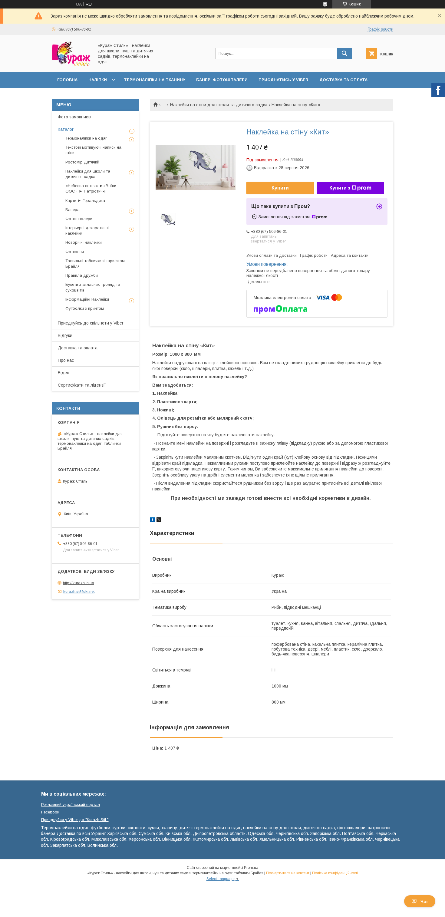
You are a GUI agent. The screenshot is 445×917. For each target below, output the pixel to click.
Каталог (66, 129)
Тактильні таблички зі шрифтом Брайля (95, 264)
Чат (424, 901)
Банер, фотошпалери (222, 80)
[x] (159, 520)
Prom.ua (251, 868)
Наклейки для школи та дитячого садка (87, 174)
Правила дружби (81, 275)
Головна (67, 80)
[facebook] (152, 520)
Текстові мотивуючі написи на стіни (93, 150)
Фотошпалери (78, 218)
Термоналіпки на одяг (86, 138)
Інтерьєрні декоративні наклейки (87, 231)
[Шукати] (344, 53)
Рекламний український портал (70, 804)
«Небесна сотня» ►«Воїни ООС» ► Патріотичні (90, 188)
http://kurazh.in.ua (78, 582)
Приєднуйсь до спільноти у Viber (91, 323)
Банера (72, 209)
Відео (63, 372)
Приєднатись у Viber (283, 80)
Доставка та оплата (343, 80)
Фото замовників (74, 116)
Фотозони (74, 251)
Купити (280, 187)
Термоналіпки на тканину (154, 80)
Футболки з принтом (84, 308)
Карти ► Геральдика (85, 200)
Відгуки (65, 335)
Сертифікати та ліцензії (82, 385)
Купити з (339, 187)
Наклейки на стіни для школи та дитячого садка (218, 104)
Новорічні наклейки (83, 242)
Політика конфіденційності (335, 873)
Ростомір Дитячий (82, 162)
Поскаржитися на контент (287, 873)
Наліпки (97, 80)
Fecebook (50, 812)
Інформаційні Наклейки (87, 299)
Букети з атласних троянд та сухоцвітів (92, 287)
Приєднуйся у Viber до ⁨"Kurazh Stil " (75, 819)
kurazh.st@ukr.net (78, 591)
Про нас (66, 360)
